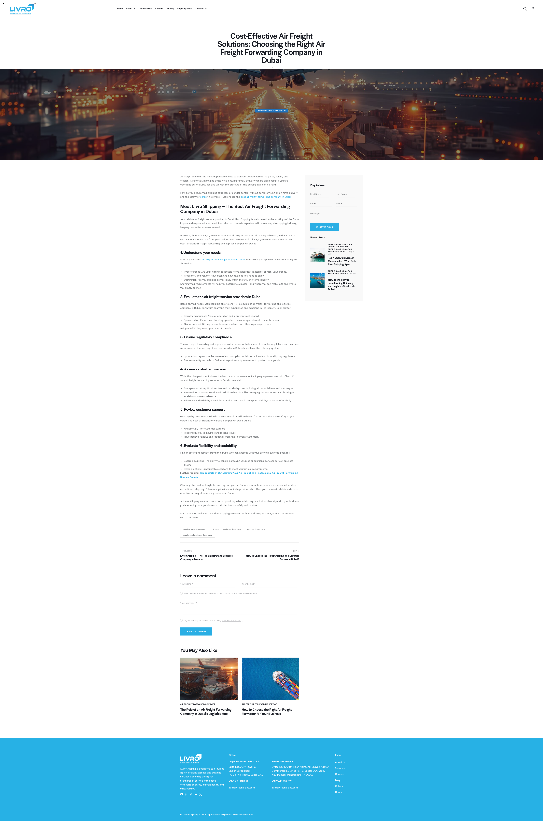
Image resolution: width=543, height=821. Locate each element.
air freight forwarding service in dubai (227, 529)
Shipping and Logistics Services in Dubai (340, 272)
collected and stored (231, 620)
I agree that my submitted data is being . (213, 620)
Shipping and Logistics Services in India (340, 250)
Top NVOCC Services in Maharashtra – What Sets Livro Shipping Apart (342, 261)
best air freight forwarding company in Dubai (266, 196)
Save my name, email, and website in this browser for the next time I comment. (221, 593)
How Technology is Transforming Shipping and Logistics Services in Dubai (341, 284)
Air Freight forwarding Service (271, 111)
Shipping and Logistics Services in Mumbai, (340, 245)
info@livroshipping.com (242, 787)
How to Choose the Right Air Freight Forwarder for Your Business (267, 711)
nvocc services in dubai (256, 529)
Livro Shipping (188, 768)
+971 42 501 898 (238, 781)
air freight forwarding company (194, 529)
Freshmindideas (245, 814)
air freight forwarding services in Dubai (223, 259)
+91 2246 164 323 (282, 781)
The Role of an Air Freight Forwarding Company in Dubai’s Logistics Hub (205, 711)
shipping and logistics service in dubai (197, 535)
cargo (203, 196)
